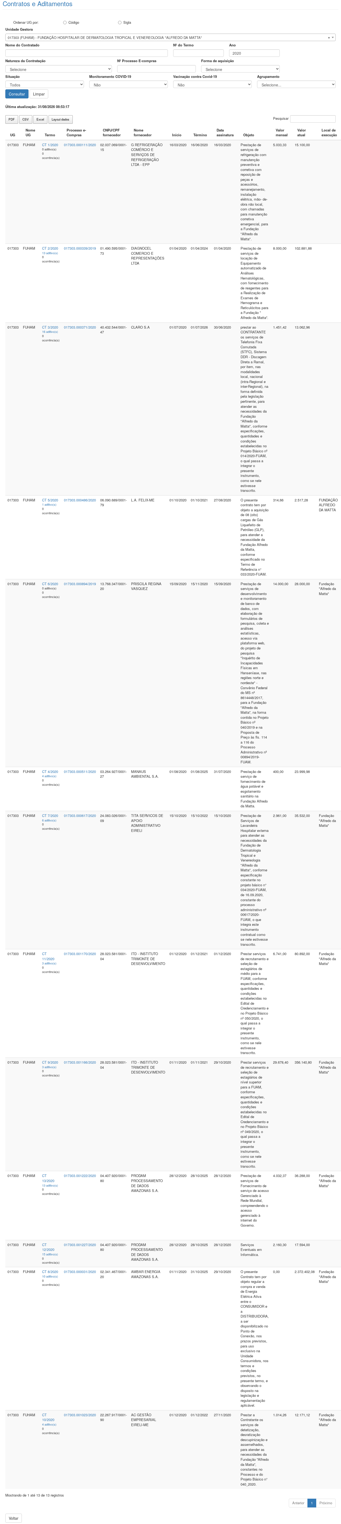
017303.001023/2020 (80, 1414)
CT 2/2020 (50, 248)
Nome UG (30, 132)
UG (12, 134)
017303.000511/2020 (80, 771)
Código (73, 22)
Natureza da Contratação (25, 60)
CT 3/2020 (50, 327)
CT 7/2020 (50, 815)
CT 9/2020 (50, 1062)
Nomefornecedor (143, 132)
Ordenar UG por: (26, 22)
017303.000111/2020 (80, 144)
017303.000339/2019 (80, 248)
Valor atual (301, 132)
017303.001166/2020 (80, 1062)
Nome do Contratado (22, 44)
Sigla (127, 22)
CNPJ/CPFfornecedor (112, 132)
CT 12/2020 (48, 1247)
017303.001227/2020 (80, 1244)
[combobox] (170, 37)
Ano (232, 44)
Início (176, 134)
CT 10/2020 (48, 1417)
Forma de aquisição (217, 60)
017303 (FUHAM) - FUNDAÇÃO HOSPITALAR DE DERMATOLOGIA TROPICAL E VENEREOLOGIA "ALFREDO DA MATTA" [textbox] (105, 37)
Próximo (325, 1502)
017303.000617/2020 (80, 815)
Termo (50, 134)
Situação (12, 76)
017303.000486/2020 (80, 499)
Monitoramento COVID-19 (110, 76)
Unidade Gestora (19, 29)
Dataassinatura (225, 132)
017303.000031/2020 (80, 1271)
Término (200, 134)
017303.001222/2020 (80, 1175)
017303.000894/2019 (80, 583)
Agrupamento (268, 76)
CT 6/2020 (50, 583)
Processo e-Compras (76, 132)
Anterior (298, 1502)
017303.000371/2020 (80, 327)
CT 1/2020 (50, 144)
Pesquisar (281, 118)
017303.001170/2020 (80, 953)
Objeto (248, 134)
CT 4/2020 (50, 771)
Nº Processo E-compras (136, 60)
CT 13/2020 (48, 1178)
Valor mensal (282, 132)
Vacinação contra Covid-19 (195, 76)
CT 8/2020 (50, 1271)
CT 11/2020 (48, 956)
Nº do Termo (183, 44)
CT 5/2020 (50, 499)
